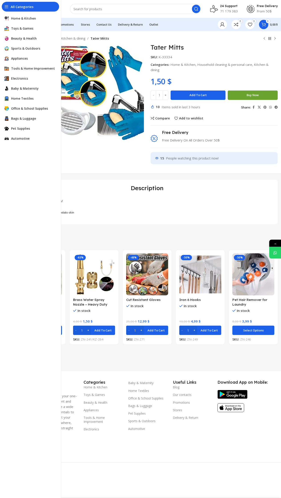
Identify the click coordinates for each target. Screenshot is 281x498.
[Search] (196, 9)
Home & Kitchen (182, 64)
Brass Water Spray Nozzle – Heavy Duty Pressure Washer (90, 304)
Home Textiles (138, 391)
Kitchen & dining (73, 38)
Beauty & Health (95, 402)
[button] (94, 330)
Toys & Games (94, 395)
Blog (176, 387)
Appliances (91, 410)
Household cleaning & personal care (224, 64)
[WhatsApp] (275, 252)
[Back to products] (269, 38)
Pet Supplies (137, 413)
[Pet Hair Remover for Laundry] (253, 274)
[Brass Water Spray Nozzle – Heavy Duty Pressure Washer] (94, 274)
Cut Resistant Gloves (143, 300)
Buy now (253, 95)
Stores (177, 410)
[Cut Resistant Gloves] (147, 274)
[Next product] (275, 38)
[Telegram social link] (276, 107)
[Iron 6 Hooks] (200, 274)
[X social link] (259, 107)
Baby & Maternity (140, 383)
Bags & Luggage (140, 406)
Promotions (181, 402)
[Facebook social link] (253, 107)
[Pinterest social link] (265, 107)
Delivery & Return (185, 417)
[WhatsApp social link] (270, 107)
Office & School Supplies (145, 398)
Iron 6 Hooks (190, 300)
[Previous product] (264, 38)
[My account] (222, 24)
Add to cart (198, 95)
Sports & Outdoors (141, 421)
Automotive (136, 429)
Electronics (91, 429)
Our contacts (182, 395)
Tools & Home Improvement (94, 419)
